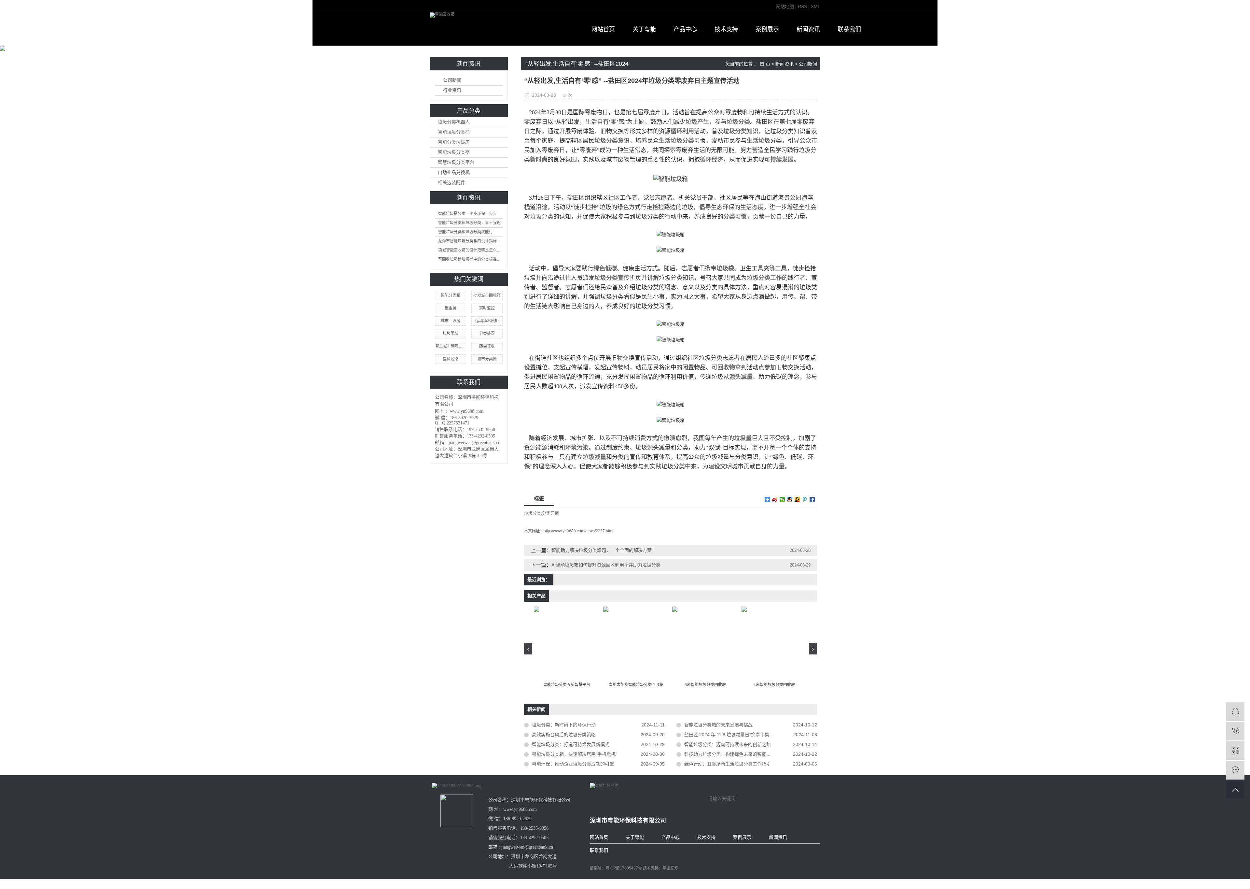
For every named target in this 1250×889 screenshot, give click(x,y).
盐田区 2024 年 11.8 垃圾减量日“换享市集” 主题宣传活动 (741, 734)
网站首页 (603, 29)
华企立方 (670, 868)
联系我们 (849, 29)
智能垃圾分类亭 (454, 152)
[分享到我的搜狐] (797, 499)
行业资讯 (452, 90)
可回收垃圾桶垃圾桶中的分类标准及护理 (470, 259)
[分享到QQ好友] (790, 499)
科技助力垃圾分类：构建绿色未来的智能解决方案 (734, 754)
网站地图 (785, 6)
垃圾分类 (541, 216)
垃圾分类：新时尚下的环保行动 (564, 724)
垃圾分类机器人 (454, 122)
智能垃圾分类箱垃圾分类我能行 (465, 232)
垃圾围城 (450, 333)
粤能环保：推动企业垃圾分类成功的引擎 (573, 764)
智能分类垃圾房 (454, 142)
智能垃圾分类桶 (454, 132)
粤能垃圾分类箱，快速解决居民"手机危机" (574, 754)
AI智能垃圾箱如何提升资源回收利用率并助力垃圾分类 (605, 564)
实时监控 (487, 308)
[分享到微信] (782, 499)
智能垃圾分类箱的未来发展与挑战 (718, 724)
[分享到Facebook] (812, 499)
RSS (802, 6)
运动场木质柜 (487, 321)
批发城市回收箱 (487, 295)
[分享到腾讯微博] (805, 499)
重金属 (450, 308)
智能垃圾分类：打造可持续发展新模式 (570, 744)
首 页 (765, 63)
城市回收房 (450, 321)
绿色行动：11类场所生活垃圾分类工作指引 (727, 764)
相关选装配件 (451, 182)
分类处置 (487, 333)
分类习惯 (550, 513)
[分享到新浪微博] (775, 499)
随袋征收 (487, 346)
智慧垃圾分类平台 (456, 162)
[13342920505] (1235, 731)
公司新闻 (452, 80)
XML (815, 6)
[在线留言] (1235, 770)
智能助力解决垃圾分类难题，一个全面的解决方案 (601, 550)
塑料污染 (450, 359)
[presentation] (528, 648)
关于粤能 (644, 29)
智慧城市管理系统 (450, 346)
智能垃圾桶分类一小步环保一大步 (467, 213)
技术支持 (726, 29)
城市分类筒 (487, 359)
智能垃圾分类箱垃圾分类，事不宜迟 (469, 223)
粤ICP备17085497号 (623, 868)
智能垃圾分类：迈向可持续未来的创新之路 (727, 744)
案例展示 (767, 29)
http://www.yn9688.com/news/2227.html (578, 531)
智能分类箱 (450, 295)
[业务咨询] (1235, 711)
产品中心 (685, 29)
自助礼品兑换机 (454, 172)
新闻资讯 (808, 29)
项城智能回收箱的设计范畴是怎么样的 (470, 250)
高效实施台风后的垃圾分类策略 (564, 734)
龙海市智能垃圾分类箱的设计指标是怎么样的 (470, 241)
